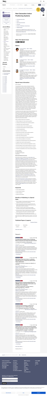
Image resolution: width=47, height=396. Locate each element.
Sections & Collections (5, 44)
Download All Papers (33, 222)
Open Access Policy (5, 365)
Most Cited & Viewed (7, 51)
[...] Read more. (22, 250)
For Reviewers (15, 363)
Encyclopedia (26, 369)
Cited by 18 (17, 290)
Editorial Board (6, 32)
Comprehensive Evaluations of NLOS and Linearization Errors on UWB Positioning (24, 306)
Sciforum (25, 362)
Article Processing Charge (6, 47)
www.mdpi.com (31, 157)
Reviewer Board (6, 33)
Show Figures (18, 254)
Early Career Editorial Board (6, 37)
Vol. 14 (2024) (5, 78)
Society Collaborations (6, 57)
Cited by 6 (17, 245)
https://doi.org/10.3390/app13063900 (30, 331)
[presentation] (15, 329)
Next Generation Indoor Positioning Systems (25, 8)
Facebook (36, 363)
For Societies (15, 369)
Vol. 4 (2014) (5, 88)
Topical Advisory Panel (6, 35)
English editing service (22, 183)
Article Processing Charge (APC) (26, 179)
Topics (5, 42)
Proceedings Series (27, 371)
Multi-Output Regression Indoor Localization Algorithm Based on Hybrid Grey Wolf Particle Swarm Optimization (25, 260)
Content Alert (24, 354)
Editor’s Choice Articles (6, 50)
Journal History (6, 54)
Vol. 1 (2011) (5, 91)
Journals (4, 8)
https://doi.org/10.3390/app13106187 (31, 309)
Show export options (19, 229)
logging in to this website (24, 158)
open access (19, 181)
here (16, 217)
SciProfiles (26, 367)
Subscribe (4, 383)
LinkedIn (36, 362)
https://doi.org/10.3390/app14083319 (30, 243)
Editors (18, 21)
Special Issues (15, 8)
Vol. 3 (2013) (5, 89)
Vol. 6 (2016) (5, 86)
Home (6, 29)
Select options (5, 378)
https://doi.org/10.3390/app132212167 (21, 266)
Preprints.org (26, 365)
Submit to (6, 16)
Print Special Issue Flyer (21, 19)
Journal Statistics (6, 53)
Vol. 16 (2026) (5, 76)
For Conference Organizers (17, 370)
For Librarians (15, 366)
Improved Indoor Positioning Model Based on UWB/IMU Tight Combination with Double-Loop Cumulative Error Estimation (25, 283)
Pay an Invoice (4, 363)
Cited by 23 (17, 311)
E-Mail (28, 48)
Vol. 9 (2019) (5, 83)
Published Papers (19, 27)
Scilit (25, 366)
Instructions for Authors (6, 40)
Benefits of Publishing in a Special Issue (23, 25)
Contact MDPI (4, 366)
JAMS (25, 370)
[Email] (16, 42)
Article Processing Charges (6, 362)
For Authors (15, 362)
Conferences (6, 58)
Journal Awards (6, 55)
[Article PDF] (36, 238)
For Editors (15, 365)
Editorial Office (6, 60)
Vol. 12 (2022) (5, 80)
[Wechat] (24, 42)
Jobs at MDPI (4, 367)
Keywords (18, 24)
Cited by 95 (17, 333)
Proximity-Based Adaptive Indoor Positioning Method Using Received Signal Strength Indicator (26, 240)
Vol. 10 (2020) (5, 82)
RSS (19, 354)
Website (30, 48)
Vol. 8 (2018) (5, 84)
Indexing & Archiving (7, 48)
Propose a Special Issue (6, 23)
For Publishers (15, 367)
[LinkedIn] (20, 42)
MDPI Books (26, 363)
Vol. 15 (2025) (5, 77)
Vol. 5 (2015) (5, 87)
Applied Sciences (9, 8)
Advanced (43, 4)
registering (17, 158)
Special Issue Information (21, 22)
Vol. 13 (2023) (5, 79)
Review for (6, 19)
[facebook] (22, 42)
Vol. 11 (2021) (5, 81)
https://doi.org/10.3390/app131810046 (21, 289)
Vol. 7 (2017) (5, 85)
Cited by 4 (17, 267)
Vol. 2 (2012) (5, 90)
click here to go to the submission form (21, 159)
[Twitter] (18, 42)
